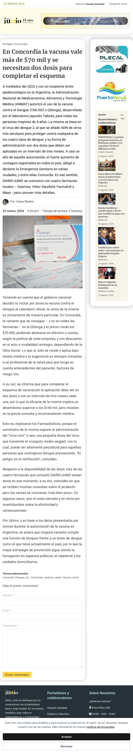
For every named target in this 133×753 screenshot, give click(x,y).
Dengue (19, 577)
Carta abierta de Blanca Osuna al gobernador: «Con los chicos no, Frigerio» (110, 178)
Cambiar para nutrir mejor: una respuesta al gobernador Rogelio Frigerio (110, 251)
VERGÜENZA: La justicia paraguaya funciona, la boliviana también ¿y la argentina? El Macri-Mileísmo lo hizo (110, 143)
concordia (8, 577)
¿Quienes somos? (100, 701)
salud (58, 577)
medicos (49, 577)
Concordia (21, 44)
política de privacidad (100, 727)
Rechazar (67, 746)
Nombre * (9, 595)
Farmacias (37, 577)
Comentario (11, 625)
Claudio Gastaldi (57, 707)
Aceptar (66, 736)
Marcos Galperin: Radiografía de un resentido (107, 285)
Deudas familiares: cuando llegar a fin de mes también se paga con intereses (111, 212)
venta (75, 577)
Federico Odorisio (58, 714)
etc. (27, 577)
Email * (7, 610)
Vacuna (67, 577)
